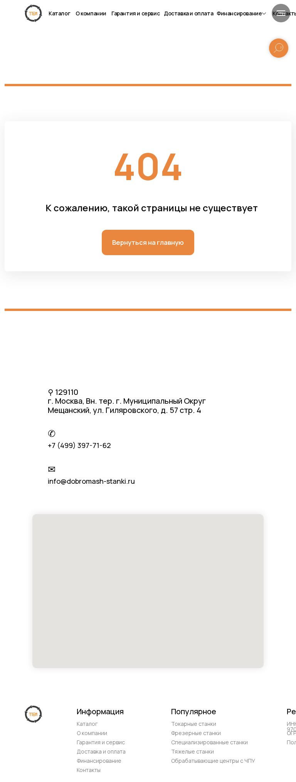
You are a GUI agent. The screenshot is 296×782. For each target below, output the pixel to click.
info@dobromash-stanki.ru (91, 481)
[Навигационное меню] (281, 13)
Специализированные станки (209, 742)
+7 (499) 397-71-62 (79, 445)
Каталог (59, 13)
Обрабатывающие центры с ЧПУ (213, 760)
